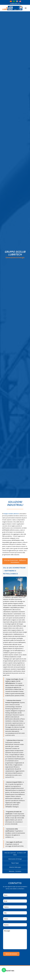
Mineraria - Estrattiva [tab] (15, 871)
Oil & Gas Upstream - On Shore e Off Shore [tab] (15, 854)
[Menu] (25, 8)
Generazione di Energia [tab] (15, 859)
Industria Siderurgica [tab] (15, 867)
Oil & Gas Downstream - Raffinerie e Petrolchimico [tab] (15, 561)
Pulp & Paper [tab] (15, 863)
